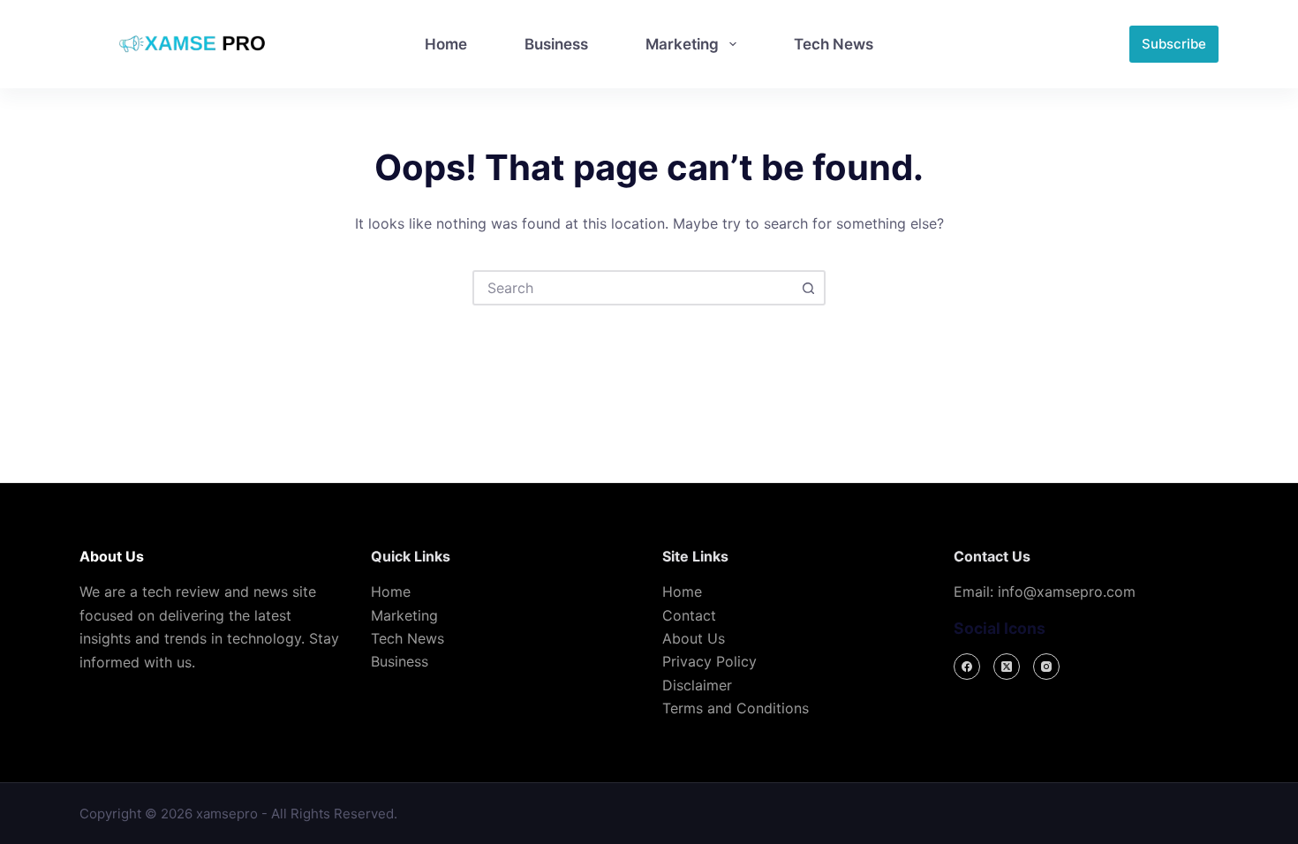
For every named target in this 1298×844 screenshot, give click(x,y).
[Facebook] (967, 666)
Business (556, 44)
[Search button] (808, 288)
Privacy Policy (709, 661)
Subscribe (1174, 43)
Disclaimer (697, 685)
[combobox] (633, 287)
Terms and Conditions (735, 708)
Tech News (833, 44)
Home (446, 44)
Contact (689, 615)
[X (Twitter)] (1006, 666)
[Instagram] (1046, 666)
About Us (693, 638)
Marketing (682, 44)
